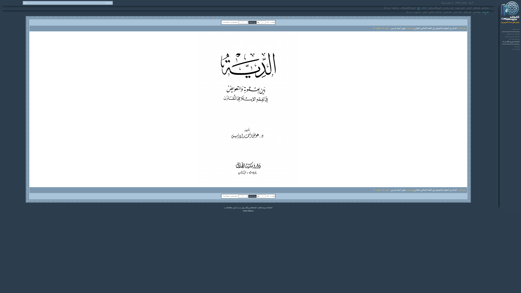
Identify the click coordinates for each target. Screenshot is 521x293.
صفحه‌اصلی (485, 8)
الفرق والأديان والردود (434, 8)
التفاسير (468, 8)
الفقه (418, 8)
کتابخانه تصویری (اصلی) (512, 36)
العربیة (471, 2)
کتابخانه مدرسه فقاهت (513, 34)
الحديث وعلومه (460, 8)
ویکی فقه (517, 46)
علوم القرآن (476, 8)
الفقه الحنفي (477, 12)
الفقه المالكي (467, 12)
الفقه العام (485, 12)
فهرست (273, 22)
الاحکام (424, 8)
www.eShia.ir (248, 210)
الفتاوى (425, 12)
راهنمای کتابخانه (461, 2)
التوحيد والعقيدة (448, 8)
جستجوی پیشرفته (447, 2)
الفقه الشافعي (457, 12)
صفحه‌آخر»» (226, 22)
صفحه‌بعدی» (234, 22)
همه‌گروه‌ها (395, 8)
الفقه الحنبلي (447, 12)
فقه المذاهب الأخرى (435, 12)
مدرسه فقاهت (515, 29)
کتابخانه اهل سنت (514, 39)
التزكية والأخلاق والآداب (407, 8)
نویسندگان (387, 8)
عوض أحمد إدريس (398, 28)
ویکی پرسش (516, 49)
